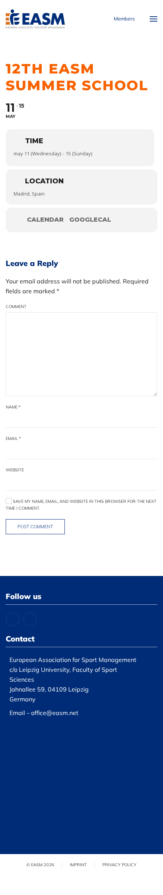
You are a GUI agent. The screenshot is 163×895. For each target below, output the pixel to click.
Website (15, 470)
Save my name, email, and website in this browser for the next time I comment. (81, 505)
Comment (16, 306)
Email (13, 438)
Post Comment (35, 526)
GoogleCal (90, 219)
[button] (153, 19)
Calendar (45, 219)
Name (13, 407)
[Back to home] (35, 19)
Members (124, 19)
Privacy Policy (119, 864)
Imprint (78, 864)
